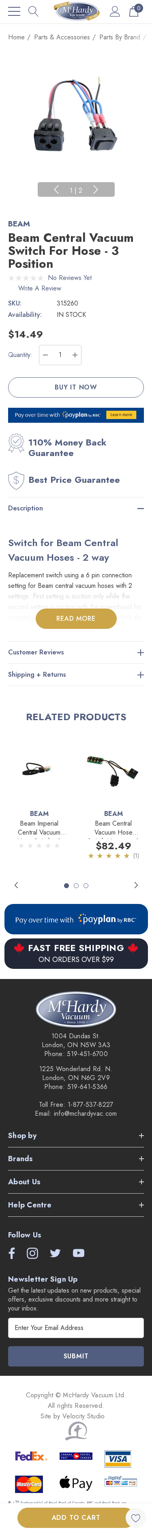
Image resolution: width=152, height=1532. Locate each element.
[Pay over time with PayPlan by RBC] (76, 919)
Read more (75, 618)
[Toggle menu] (14, 11)
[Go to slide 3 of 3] (85, 885)
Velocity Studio (84, 1416)
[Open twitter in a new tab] (55, 1253)
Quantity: (20, 354)
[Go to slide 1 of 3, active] (66, 885)
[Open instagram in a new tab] (31, 1253)
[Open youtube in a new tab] (78, 1253)
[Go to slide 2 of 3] (76, 885)
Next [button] (96, 189)
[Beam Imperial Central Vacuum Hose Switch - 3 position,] (39, 768)
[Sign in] (115, 11)
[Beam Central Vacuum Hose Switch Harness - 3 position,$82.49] (113, 768)
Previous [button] (56, 189)
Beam (19, 223)
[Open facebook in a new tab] (9, 1253)
